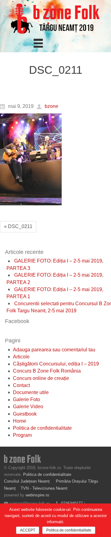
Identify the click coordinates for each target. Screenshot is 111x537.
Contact (21, 385)
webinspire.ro (37, 495)
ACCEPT (27, 530)
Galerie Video (28, 406)
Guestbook (25, 414)
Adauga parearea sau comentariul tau (54, 349)
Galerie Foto (26, 399)
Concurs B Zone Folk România (47, 370)
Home (19, 421)
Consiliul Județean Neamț (27, 481)
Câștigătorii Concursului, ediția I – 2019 (56, 363)
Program (22, 435)
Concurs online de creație (41, 378)
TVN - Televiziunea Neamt (44, 488)
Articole (21, 356)
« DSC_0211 (18, 226)
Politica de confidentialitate (42, 428)
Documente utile (31, 392)
